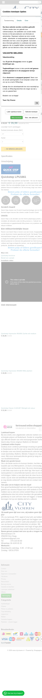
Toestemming (9, 20)
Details (19, 20)
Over (26, 20)
